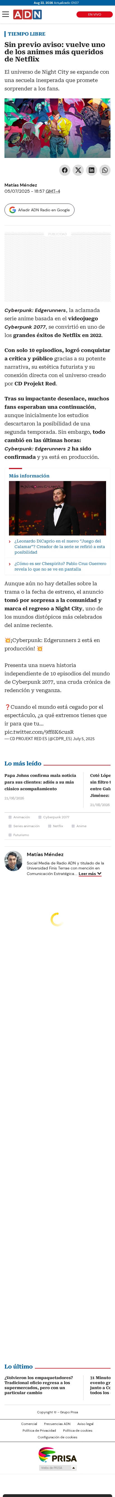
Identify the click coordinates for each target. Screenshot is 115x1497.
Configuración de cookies (57, 1437)
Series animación (26, 826)
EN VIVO (94, 14)
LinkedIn (91, 170)
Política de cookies (77, 1430)
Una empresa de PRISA (57, 1454)
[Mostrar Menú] (5, 14)
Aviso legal (85, 1424)
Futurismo (21, 835)
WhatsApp (105, 170)
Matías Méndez (20, 185)
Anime (81, 826)
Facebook (64, 170)
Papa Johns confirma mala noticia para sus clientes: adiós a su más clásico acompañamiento (40, 782)
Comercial (29, 1424)
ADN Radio (27, 14)
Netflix (58, 826)
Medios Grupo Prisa (58, 1467)
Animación (21, 817)
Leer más (87, 873)
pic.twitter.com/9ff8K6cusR (39, 732)
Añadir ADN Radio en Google (44, 209)
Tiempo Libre (26, 34)
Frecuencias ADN (57, 1424)
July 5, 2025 (84, 739)
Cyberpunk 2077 (56, 817)
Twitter (78, 170)
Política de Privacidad (39, 1430)
